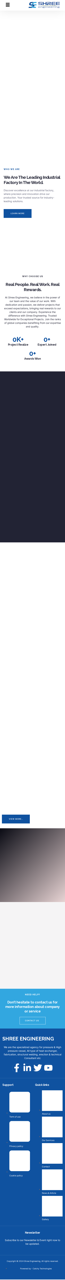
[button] (8, 5)
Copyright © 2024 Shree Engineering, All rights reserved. (32, 1261)
